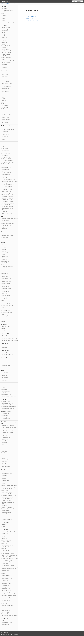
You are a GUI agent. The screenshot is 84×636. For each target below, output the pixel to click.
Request (3, 444)
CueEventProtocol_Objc (6, 556)
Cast (2, 13)
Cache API (3, 384)
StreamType (4, 228)
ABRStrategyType (5, 413)
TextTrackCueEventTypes (7, 145)
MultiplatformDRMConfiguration (8, 499)
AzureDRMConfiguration (6, 186)
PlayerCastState (5, 298)
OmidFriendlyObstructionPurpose (8, 268)
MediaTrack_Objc (5, 585)
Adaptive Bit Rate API (6, 411)
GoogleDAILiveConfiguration (7, 223)
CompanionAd (4, 256)
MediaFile (3, 249)
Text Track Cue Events (6, 143)
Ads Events (3, 271)
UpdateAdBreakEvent (6, 512)
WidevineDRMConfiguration (7, 194)
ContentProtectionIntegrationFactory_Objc (10, 555)
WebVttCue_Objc (5, 613)
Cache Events (4, 399)
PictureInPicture (5, 335)
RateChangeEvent (5, 49)
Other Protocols (4, 529)
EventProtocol (4, 461)
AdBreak (3, 254)
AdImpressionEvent (5, 283)
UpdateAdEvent (5, 514)
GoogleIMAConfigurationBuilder (8, 495)
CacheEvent (4, 458)
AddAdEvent (4, 483)
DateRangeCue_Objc (6, 562)
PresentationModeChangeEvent (8, 60)
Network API (4, 357)
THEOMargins (4, 453)
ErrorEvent (3, 59)
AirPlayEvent (4, 328)
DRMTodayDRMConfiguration (8, 188)
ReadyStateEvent (5, 30)
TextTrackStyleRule (5, 157)
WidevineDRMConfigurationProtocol (9, 181)
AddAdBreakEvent (5, 482)
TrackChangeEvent (5, 88)
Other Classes (4, 469)
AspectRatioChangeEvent (7, 354)
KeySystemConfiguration (7, 208)
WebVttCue (4, 138)
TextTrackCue (4, 136)
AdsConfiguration (5, 239)
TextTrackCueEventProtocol (7, 129)
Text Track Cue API (5, 126)
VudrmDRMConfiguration (7, 193)
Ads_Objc (3, 536)
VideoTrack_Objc (5, 612)
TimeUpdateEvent (5, 45)
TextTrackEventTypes (6, 114)
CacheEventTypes (5, 401)
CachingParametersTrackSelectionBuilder (10, 485)
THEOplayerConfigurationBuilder (8, 509)
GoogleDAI (3, 572)
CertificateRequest (5, 439)
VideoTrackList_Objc (6, 610)
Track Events (4, 112)
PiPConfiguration (5, 503)
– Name (3, 526)
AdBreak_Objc (4, 533)
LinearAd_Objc (4, 580)
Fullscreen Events (5, 350)
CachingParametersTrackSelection (9, 396)
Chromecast (4, 293)
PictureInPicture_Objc (6, 590)
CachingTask (4, 389)
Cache (2, 386)
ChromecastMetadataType (7, 305)
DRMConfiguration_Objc (6, 560)
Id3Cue (3, 139)
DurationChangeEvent (6, 39)
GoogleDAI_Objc (5, 573)
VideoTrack (3, 100)
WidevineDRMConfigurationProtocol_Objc (10, 615)
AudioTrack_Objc (5, 541)
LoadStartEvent (4, 66)
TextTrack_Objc (4, 603)
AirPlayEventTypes (5, 326)
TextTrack (3, 104)
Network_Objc (4, 587)
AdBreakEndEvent (5, 280)
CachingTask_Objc (5, 546)
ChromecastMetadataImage (7, 303)
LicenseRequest (5, 440)
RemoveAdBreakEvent (6, 507)
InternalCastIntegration (6, 578)
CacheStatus (4, 387)
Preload (3, 18)
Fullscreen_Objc (5, 570)
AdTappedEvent (5, 480)
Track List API (4, 70)
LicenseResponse (5, 437)
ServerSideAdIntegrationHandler (8, 595)
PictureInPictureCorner (6, 337)
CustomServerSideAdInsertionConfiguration (11, 558)
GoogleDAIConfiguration (6, 222)
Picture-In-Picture (5, 333)
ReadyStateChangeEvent (7, 50)
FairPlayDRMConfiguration (7, 184)
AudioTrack (3, 102)
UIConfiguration (5, 12)
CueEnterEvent (4, 146)
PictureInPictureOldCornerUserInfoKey (10, 340)
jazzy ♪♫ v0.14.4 (9, 634)
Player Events (4, 25)
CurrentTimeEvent (5, 460)
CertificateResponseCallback (8, 430)
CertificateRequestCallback (7, 429)
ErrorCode (3, 307)
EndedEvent (4, 47)
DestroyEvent (4, 67)
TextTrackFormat (5, 109)
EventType (3, 463)
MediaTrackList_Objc (6, 583)
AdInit (2, 477)
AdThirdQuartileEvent (6, 288)
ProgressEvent (4, 37)
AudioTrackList (4, 76)
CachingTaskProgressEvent (7, 408)
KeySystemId (4, 442)
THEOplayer (4, 8)
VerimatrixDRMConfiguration (7, 203)
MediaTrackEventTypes (6, 622)
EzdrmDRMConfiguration (7, 189)
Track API (3, 95)
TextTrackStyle (4, 155)
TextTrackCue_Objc (5, 600)
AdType (3, 258)
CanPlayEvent (4, 56)
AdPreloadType (4, 262)
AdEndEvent (4, 275)
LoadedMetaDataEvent (6, 52)
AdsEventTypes (4, 621)
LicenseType (4, 211)
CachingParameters (5, 392)
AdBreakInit (4, 475)
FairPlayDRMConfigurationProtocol (9, 179)
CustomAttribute (5, 133)
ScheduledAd (4, 252)
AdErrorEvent (4, 276)
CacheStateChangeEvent (7, 405)
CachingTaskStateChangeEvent (8, 406)
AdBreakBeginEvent (6, 278)
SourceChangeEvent (6, 29)
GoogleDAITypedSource (6, 225)
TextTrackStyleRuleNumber (7, 162)
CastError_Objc (4, 490)
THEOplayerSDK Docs (5, 1)
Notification (4, 524)
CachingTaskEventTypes (7, 403)
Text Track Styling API (6, 153)
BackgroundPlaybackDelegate (8, 22)
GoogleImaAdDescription (7, 235)
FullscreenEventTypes (6, 353)
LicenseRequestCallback (7, 432)
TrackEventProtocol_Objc (7, 605)
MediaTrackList (4, 73)
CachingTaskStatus (5, 391)
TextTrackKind (4, 107)
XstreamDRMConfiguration (7, 206)
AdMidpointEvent (5, 286)
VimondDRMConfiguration (7, 204)
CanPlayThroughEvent (6, 57)
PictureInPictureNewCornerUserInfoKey (10, 338)
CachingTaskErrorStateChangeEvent (9, 487)
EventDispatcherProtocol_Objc (8, 565)
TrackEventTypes (5, 624)
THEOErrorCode (5, 379)
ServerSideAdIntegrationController (9, 593)
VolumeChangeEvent (6, 62)
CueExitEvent (4, 148)
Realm (15, 634)
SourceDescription (5, 169)
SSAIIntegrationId (5, 220)
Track (2, 97)
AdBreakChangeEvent (6, 473)
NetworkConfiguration (6, 500)
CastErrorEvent (4, 314)
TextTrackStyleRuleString (7, 160)
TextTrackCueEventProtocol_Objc (9, 598)
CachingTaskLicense (6, 394)
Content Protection (5, 177)
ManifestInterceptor (5, 582)
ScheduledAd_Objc (5, 592)
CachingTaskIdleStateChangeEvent (9, 488)
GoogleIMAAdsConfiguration (7, 493)
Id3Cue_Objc (4, 577)
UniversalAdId (4, 608)
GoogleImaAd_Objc (5, 575)
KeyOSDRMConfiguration (7, 199)
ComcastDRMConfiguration (7, 198)
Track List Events (5, 81)
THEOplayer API (4, 6)
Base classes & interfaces (7, 456)
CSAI (2, 231)
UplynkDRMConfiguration (7, 201)
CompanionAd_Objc (6, 552)
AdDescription (4, 234)
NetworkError (4, 375)
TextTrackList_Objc (5, 602)
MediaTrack (4, 98)
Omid (2, 264)
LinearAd (3, 247)
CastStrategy (4, 297)
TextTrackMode (4, 105)
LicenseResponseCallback (7, 434)
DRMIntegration (5, 210)
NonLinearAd (4, 251)
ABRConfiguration (5, 418)
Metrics (3, 20)
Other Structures (4, 618)
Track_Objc (4, 607)
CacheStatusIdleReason (6, 519)
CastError (3, 300)
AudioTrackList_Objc (6, 540)
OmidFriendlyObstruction (7, 266)
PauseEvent (4, 35)
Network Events (4, 363)
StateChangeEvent (5, 316)
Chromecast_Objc (5, 550)
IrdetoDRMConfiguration (6, 191)
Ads (2, 244)
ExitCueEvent (4, 122)
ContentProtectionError (6, 213)
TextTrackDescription (6, 172)
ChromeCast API (5, 291)
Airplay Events (4, 324)
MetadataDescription (6, 174)
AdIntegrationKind (5, 261)
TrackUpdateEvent (5, 510)
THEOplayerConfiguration (7, 10)
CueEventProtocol (5, 128)
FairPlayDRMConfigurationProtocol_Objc (10, 567)
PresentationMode (5, 17)
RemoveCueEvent (5, 117)
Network (3, 360)
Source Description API (6, 167)
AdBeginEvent (4, 273)
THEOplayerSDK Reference (6, 3)
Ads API (3, 242)
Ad (2, 246)
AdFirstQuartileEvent (6, 281)
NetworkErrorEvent (5, 367)
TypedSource (4, 171)
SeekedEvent (4, 42)
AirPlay (3, 321)
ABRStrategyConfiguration (7, 417)
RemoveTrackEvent (5, 91)
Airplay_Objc (4, 538)
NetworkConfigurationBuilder (7, 502)
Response (3, 445)
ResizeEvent (4, 64)
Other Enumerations (5, 517)
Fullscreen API (4, 343)
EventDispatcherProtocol (7, 465)
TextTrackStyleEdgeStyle (7, 164)
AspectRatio (4, 347)
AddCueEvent (4, 116)
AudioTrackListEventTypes (7, 85)
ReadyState (4, 15)
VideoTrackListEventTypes (7, 83)
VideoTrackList (4, 74)
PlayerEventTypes (5, 27)
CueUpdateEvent (5, 150)
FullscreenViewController (7, 492)
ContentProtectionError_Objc (7, 553)
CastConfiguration (5, 295)
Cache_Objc (4, 543)
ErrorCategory (4, 380)
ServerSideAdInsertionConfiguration (9, 218)
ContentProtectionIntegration (7, 425)
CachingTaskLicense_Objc (7, 545)
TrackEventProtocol (5, 466)
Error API (3, 370)
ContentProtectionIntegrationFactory (9, 427)
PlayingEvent (4, 34)
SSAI (2, 216)
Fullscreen (3, 345)
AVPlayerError (4, 377)
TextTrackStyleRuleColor (7, 159)
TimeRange (4, 451)
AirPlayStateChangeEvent (7, 330)
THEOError (4, 374)
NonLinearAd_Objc (5, 588)
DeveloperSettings (5, 563)
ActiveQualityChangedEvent (7, 472)
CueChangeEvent (5, 119)
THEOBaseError (5, 372)
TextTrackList (4, 78)
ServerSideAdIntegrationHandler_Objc (10, 597)
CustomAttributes (5, 134)
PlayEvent (3, 32)
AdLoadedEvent (5, 285)
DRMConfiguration (5, 183)
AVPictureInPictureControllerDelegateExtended (12, 531)
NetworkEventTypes (5, 365)
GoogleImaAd (4, 237)
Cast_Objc (3, 548)
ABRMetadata (4, 415)
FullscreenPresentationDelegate (8, 568)
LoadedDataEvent (5, 54)
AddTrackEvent (4, 90)
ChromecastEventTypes (6, 312)
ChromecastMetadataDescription (8, 302)
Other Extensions (5, 522)
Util (2, 449)
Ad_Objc (3, 535)
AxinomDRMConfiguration (7, 196)
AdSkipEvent (4, 478)
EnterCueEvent (4, 121)
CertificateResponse (6, 435)
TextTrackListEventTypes (7, 86)
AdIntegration (4, 259)
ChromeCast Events (5, 310)
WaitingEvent (4, 44)
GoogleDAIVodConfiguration (7, 227)
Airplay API (3, 319)
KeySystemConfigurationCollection (9, 497)
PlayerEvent (4, 505)
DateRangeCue (4, 131)
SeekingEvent (4, 40)
